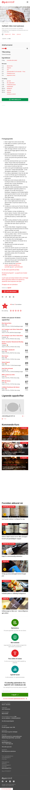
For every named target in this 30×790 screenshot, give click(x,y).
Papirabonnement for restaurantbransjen (12, 736)
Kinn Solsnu (5, 356)
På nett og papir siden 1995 (8, 727)
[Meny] (27, 2)
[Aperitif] (8, 2)
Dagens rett (8, 34)
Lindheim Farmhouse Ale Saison (10, 387)
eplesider (9, 90)
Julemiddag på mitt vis (8, 416)
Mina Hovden (5, 713)
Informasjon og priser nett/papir (9, 731)
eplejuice (9, 67)
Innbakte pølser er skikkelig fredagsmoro (14, 593)
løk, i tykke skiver (10, 82)
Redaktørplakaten (16, 718)
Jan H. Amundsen (6, 709)
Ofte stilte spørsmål (6, 746)
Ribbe (13, 34)
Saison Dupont (6, 362)
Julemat (18, 34)
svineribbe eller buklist (12, 60)
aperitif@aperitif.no (6, 742)
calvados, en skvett (11, 94)
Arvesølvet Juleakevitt (8, 350)
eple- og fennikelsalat (17, 267)
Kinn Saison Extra (6, 323)
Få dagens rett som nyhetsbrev (10, 284)
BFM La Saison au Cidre (8, 374)
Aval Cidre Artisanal (7, 368)
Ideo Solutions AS (10, 785)
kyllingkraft (9, 88)
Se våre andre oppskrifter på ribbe (10, 269)
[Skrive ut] (13, 297)
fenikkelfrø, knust (11, 73)
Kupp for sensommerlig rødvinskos (12, 556)
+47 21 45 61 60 (9, 743)
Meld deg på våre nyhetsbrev (9, 751)
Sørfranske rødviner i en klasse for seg (13, 519)
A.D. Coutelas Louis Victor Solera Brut (12, 329)
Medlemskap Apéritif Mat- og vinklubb (11, 737)
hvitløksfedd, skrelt (11, 84)
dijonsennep (10, 65)
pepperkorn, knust (11, 75)
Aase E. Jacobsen (6, 704)
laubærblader (10, 86)
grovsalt (9, 80)
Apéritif (9, 287)
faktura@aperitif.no (6, 768)
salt (8, 69)
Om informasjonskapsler (8, 721)
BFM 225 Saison (6, 381)
